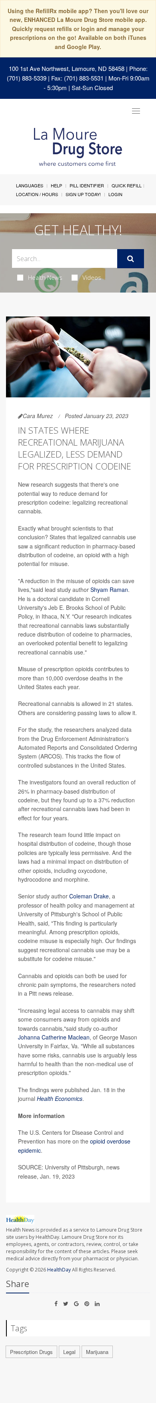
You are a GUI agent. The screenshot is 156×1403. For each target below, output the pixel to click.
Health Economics (59, 1098)
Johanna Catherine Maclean (54, 1037)
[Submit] (130, 258)
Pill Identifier (87, 185)
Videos (91, 277)
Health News (45, 277)
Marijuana (97, 1352)
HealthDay (59, 1269)
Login (115, 194)
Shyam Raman (109, 589)
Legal (69, 1352)
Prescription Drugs (31, 1352)
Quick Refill (127, 185)
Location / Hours (37, 194)
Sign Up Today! (83, 194)
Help (56, 185)
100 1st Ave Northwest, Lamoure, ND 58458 (66, 68)
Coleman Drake (89, 896)
